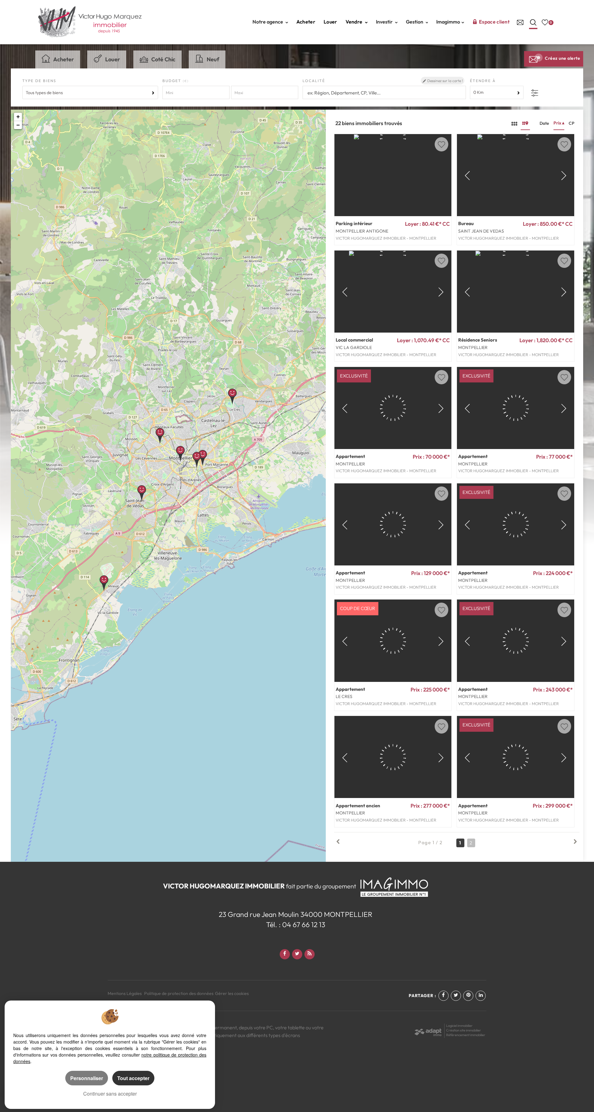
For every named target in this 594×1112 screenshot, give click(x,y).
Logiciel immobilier (459, 1025)
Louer (330, 22)
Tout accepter (133, 1078)
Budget (172, 80)
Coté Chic (163, 59)
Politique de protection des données (178, 993)
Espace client (494, 22)
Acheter (305, 22)
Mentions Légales (125, 993)
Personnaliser (86, 1078)
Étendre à (483, 80)
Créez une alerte (562, 58)
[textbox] (383, 92)
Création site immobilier (463, 1030)
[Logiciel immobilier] (428, 1030)
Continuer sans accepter (110, 1093)
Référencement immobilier (465, 1035)
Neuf (213, 59)
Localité (314, 80)
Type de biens (39, 80)
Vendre (355, 22)
